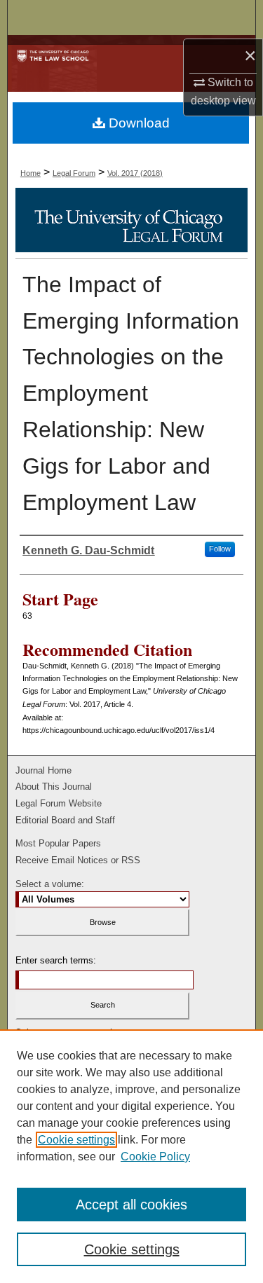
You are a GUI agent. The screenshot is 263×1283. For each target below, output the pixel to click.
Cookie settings (76, 1140)
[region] (131, 1156)
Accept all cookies (131, 1204)
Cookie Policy (155, 1156)
